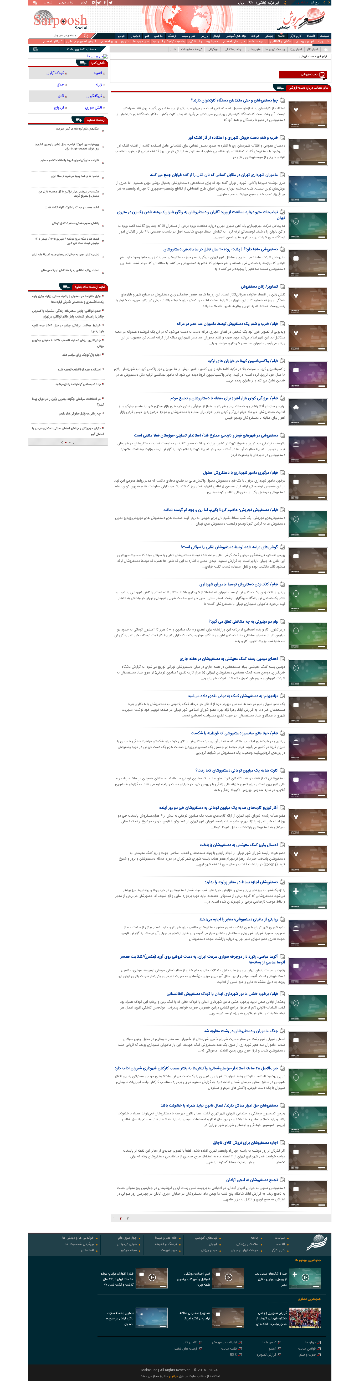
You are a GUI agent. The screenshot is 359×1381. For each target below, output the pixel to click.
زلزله (98, 85)
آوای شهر (322, 56)
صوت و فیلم (307, 1355)
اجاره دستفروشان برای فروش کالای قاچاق (245, 1143)
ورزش (204, 36)
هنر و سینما (188, 36)
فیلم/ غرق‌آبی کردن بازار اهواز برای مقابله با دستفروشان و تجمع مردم (224, 398)
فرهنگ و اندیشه (166, 1244)
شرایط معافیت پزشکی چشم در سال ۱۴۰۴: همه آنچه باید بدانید (68, 328)
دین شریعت (169, 1250)
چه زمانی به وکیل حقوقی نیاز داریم (80, 413)
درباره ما (310, 1343)
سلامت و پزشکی (247, 1244)
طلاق (60, 85)
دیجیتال (135, 36)
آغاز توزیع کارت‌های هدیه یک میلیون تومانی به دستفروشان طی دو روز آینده (218, 808)
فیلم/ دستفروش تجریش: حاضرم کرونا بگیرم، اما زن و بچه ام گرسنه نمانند (220, 510)
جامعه (281, 36)
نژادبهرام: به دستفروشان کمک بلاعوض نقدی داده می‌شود (233, 696)
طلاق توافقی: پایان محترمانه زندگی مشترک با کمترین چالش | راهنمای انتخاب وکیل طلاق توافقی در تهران (68, 313)
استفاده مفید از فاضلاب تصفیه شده (79, 369)
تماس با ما (269, 1343)
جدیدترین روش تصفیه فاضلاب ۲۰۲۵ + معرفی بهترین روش (68, 343)
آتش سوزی (93, 108)
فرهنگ (172, 36)
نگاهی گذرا (190, 1343)
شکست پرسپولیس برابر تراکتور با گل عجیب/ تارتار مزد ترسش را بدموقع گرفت (68, 194)
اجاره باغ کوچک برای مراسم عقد (81, 355)
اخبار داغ (312, 49)
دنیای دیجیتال (127, 1244)
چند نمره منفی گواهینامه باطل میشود (78, 384)
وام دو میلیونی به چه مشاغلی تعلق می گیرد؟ (243, 621)
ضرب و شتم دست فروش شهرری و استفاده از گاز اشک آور (233, 137)
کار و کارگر (295, 36)
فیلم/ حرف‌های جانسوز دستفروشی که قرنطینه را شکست (234, 733)
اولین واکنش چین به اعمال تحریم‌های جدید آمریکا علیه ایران (65, 255)
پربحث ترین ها (275, 49)
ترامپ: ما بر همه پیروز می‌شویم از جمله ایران (75, 176)
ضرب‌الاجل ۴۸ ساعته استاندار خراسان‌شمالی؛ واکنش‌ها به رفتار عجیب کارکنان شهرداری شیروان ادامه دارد (196, 1068)
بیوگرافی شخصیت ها (79, 1244)
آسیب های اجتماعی (233, 41)
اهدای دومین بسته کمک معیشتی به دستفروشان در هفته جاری (229, 659)
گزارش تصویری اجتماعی (81, 41)
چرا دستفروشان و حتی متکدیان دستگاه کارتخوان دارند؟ (234, 100)
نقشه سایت (229, 1349)
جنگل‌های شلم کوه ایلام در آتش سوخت (77, 129)
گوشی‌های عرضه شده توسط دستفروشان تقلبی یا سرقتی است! (229, 547)
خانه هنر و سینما (166, 1238)
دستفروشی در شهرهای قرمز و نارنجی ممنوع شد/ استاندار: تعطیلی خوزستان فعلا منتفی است (206, 435)
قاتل (61, 96)
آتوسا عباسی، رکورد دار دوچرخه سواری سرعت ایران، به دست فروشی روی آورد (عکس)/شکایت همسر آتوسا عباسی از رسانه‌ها (203, 959)
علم (147, 36)
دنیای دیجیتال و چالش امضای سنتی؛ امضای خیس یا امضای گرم (68, 431)
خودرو (121, 36)
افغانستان (87, 1250)
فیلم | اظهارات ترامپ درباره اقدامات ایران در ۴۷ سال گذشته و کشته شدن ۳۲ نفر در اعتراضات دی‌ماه (117, 1279)
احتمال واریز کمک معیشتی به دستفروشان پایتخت (239, 845)
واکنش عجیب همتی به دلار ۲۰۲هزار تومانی (75, 223)
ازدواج (59, 108)
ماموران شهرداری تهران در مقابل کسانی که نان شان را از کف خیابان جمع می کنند (214, 175)
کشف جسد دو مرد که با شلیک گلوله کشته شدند (72, 208)
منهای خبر (254, 49)
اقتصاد (311, 36)
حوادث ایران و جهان (244, 1250)
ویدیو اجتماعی (108, 41)
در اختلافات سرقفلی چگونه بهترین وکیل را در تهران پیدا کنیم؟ (68, 401)
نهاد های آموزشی (236, 36)
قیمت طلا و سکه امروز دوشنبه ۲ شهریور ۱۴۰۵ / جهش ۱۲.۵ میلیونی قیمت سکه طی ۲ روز (67, 241)
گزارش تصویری (266, 1355)
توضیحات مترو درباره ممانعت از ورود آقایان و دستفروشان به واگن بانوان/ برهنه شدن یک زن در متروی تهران (201, 215)
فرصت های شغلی (185, 1349)
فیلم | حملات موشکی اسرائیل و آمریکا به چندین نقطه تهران (193, 1279)
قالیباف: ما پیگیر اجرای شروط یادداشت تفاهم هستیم (70, 160)
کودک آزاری (55, 73)
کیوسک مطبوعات (191, 49)
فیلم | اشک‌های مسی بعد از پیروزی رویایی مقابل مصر (271, 1279)
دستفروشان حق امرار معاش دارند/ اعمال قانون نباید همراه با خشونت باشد (219, 1105)
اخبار (173, 49)
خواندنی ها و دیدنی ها (78, 1238)
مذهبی (158, 36)
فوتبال (216, 36)
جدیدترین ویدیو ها (308, 1260)
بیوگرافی (212, 49)
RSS (233, 1355)
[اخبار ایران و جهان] (300, 32)
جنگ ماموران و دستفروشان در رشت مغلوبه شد (241, 1031)
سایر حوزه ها (140, 41)
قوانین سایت (307, 1349)
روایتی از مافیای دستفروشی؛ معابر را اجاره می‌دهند (238, 919)
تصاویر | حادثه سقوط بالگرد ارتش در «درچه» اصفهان (119, 1318)
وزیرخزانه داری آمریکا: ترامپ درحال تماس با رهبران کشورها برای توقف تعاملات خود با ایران (67, 147)
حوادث (255, 36)
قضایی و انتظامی (280, 41)
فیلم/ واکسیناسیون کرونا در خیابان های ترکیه (243, 361)
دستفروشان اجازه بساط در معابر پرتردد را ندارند (241, 882)
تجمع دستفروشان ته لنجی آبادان (252, 1180)
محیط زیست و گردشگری (203, 41)
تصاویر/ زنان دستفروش (259, 286)
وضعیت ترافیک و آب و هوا (168, 41)
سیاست (324, 36)
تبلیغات (48, 3)
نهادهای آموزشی (206, 1238)
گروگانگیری (94, 96)
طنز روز (125, 41)
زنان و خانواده (257, 41)
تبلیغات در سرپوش (224, 1343)
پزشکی (269, 36)
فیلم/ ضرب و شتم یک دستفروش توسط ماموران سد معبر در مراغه (227, 324)
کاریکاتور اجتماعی (52, 41)
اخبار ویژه (323, 41)
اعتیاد (98, 73)
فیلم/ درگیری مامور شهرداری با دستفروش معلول (240, 473)
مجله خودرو (129, 1250)
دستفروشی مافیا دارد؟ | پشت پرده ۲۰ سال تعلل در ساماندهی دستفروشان (220, 249)
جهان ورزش (209, 1250)
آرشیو (83, 3)
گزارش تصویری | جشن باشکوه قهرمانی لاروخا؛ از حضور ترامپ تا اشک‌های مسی (271, 1319)
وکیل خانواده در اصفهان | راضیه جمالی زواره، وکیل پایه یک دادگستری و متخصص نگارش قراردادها (68, 299)
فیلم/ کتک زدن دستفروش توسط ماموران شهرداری (238, 584)
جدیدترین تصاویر (309, 1299)
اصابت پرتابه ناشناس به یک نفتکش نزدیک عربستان (70, 270)
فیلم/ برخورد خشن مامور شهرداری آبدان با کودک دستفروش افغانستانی (222, 994)
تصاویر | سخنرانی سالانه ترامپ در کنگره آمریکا (195, 1315)
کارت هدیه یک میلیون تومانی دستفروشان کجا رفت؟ (237, 770)
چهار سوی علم (127, 1238)
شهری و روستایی (304, 41)
